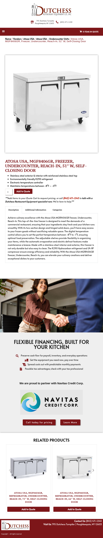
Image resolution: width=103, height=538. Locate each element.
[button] (3, 31)
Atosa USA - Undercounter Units (52, 38)
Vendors (17, 38)
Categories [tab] (57, 210)
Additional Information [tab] (35, 210)
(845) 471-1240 (71, 198)
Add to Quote (23, 191)
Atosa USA (28, 38)
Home (8, 38)
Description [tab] (13, 210)
